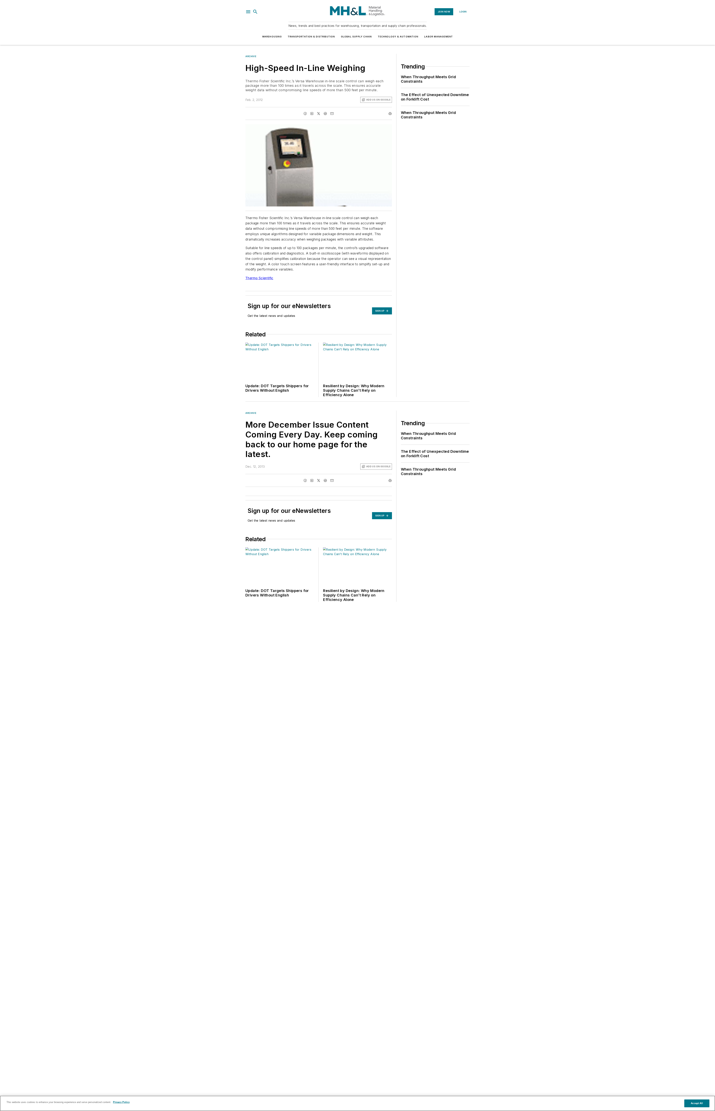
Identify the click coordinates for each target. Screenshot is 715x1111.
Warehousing (272, 36)
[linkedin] (312, 113)
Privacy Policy (121, 1102)
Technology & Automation (398, 36)
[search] (255, 12)
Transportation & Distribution (311, 36)
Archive (250, 56)
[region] (357, 1103)
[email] (332, 113)
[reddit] (325, 113)
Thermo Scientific (259, 278)
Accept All (697, 1103)
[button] (248, 12)
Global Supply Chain (356, 36)
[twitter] (318, 113)
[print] (390, 113)
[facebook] (305, 113)
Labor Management (438, 36)
